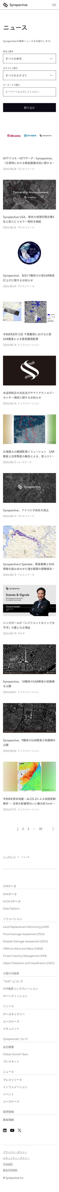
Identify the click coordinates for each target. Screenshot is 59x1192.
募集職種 (8, 1120)
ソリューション (12, 919)
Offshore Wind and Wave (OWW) (23, 948)
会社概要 (8, 1047)
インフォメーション (15, 1087)
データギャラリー (14, 1014)
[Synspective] (15, 4)
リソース (8, 1006)
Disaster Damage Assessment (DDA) (25, 941)
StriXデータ (10, 894)
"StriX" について (13, 981)
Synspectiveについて (15, 1039)
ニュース (8, 1072)
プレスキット (11, 1061)
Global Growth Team (15, 1054)
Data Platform (11, 908)
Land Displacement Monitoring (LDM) (26, 927)
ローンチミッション (15, 996)
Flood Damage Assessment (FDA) (24, 934)
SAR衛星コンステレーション (20, 988)
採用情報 (8, 1112)
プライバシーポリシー (15, 1152)
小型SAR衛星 (11, 973)
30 (40, 828)
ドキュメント (11, 1029)
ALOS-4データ (12, 901)
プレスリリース (12, 1080)
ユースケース (11, 1021)
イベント (8, 1094)
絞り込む (29, 107)
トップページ (9, 857)
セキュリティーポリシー (16, 1158)
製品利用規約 (10, 1170)
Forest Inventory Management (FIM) (25, 956)
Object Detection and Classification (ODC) (29, 963)
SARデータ (9, 886)
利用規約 (8, 1164)
